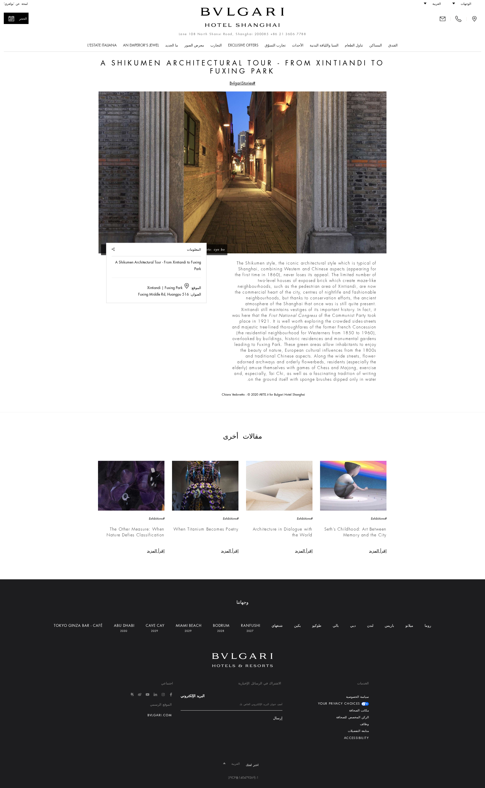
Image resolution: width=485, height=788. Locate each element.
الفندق (393, 45)
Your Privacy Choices (339, 703)
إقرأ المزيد (377, 551)
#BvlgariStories (242, 83)
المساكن (375, 45)
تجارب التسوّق (275, 45)
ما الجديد (171, 45)
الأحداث (297, 45)
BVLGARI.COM (160, 715)
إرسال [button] (277, 718)
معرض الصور (194, 45)
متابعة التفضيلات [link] (358, 730)
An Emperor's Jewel (141, 45)
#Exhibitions (378, 518)
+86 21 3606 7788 (288, 34)
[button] (464, 3)
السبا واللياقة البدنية (324, 45)
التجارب (216, 45)
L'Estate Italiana (102, 45)
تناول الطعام (354, 45)
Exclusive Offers (243, 45)
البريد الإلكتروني (193, 696)
